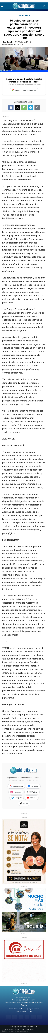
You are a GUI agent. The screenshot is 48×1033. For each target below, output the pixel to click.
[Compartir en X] (17, 107)
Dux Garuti (7, 42)
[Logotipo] (24, 5)
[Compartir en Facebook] (11, 107)
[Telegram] (21, 1017)
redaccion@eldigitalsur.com (29, 1009)
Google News (18, 786)
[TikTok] (27, 1017)
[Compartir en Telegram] (30, 107)
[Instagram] (14, 1017)
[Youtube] (39, 1017)
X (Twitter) (33, 792)
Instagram (17, 792)
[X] (33, 1017)
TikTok (25, 803)
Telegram (18, 798)
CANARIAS (24, 15)
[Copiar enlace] (37, 107)
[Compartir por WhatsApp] (24, 107)
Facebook (35, 786)
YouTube (33, 798)
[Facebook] (8, 1017)
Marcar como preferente (25, 90)
